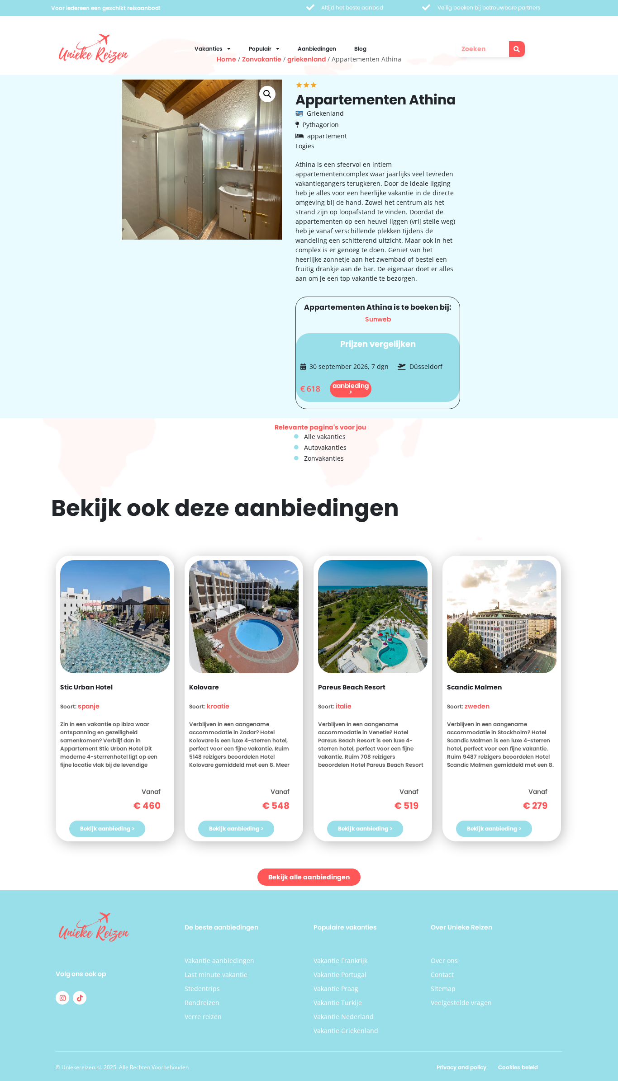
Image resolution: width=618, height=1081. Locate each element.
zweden (477, 706)
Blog (360, 48)
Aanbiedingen (317, 48)
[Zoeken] (517, 49)
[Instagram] (62, 998)
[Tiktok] (79, 998)
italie (344, 706)
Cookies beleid (518, 1067)
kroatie (218, 706)
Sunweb (378, 319)
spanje (89, 706)
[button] (267, 94)
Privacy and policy (461, 1067)
